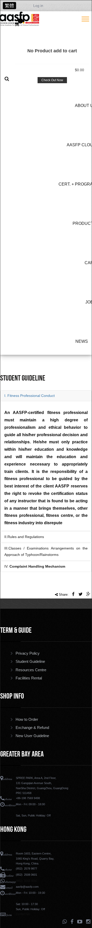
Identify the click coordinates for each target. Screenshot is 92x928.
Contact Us (23, 913)
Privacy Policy (28, 653)
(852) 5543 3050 (26, 880)
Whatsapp (64, 921)
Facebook (72, 921)
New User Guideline (32, 736)
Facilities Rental (29, 678)
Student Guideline (30, 662)
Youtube (79, 921)
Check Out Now (52, 80)
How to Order (27, 719)
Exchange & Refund (32, 728)
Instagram (88, 921)
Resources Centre (31, 670)
